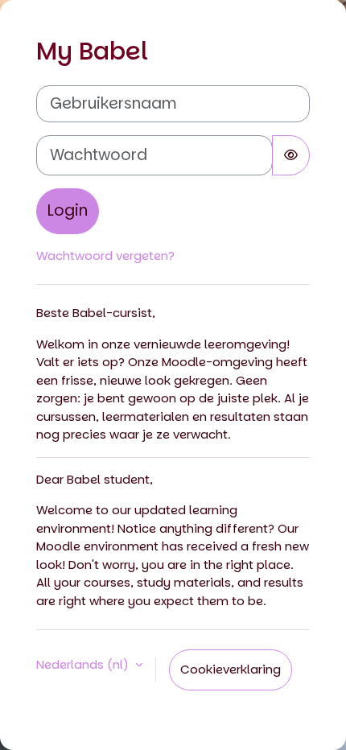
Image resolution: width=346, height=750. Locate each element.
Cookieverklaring (230, 669)
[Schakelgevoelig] (291, 155)
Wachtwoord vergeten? (105, 255)
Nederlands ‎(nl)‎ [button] (84, 664)
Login (67, 210)
